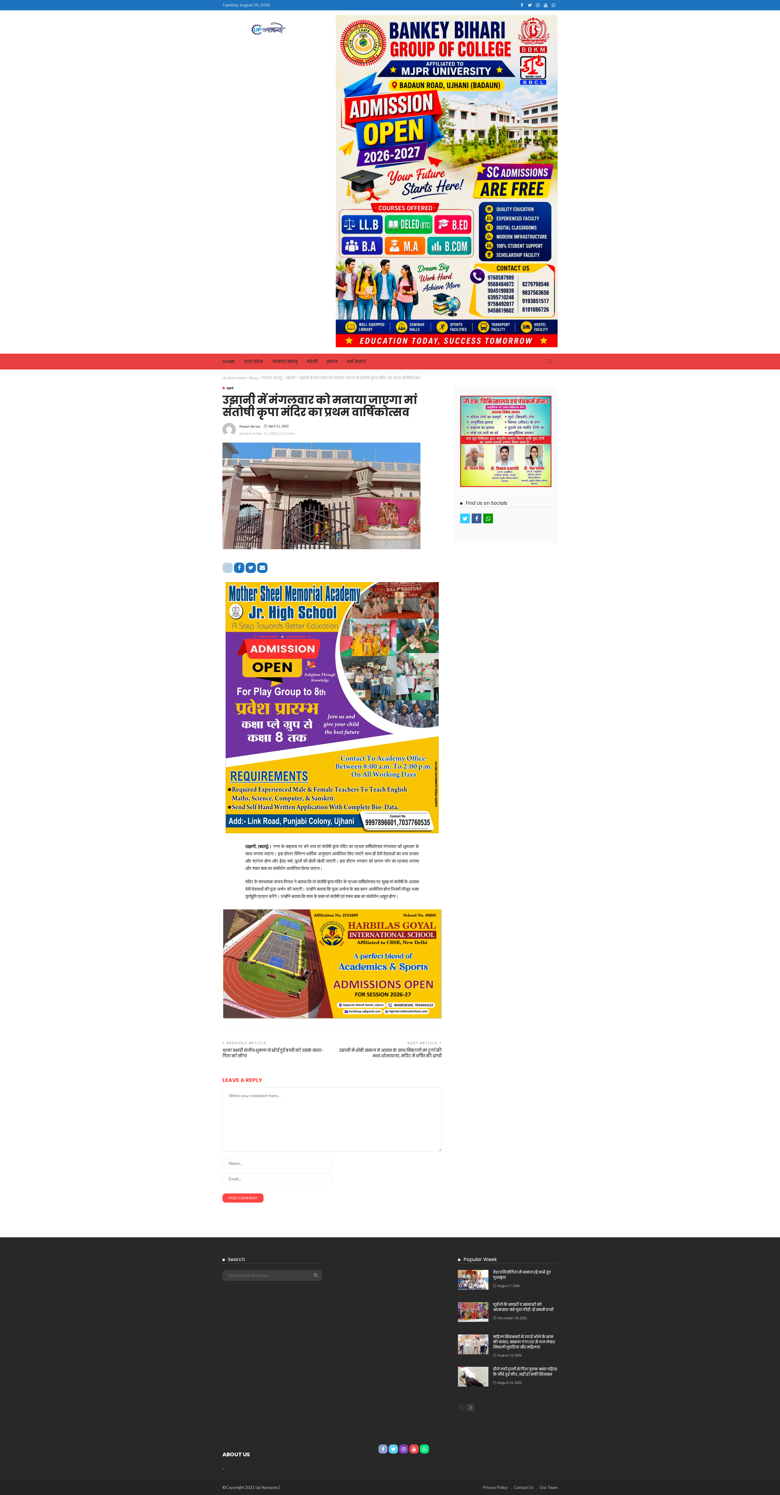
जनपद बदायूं (285, 362)
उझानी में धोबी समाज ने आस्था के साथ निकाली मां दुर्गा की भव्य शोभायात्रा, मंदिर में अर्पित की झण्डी (390, 1053)
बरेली (312, 362)
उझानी (229, 388)
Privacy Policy (495, 1487)
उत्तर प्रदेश (253, 362)
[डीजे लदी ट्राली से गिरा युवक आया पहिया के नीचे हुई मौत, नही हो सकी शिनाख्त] (473, 1377)
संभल (332, 362)
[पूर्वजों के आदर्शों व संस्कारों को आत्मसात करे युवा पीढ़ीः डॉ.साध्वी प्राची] (473, 1312)
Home (228, 362)
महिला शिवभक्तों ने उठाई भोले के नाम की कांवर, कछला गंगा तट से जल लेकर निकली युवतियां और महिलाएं (524, 1342)
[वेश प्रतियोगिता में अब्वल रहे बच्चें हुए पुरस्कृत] (473, 1280)
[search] (550, 361)
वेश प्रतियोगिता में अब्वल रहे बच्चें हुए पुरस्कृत (522, 1275)
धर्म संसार (356, 362)
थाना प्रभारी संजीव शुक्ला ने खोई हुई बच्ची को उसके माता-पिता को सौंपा (273, 1053)
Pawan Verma (249, 426)
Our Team (549, 1487)
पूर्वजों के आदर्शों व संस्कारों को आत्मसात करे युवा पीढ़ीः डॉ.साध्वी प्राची (523, 1307)
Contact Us (524, 1487)
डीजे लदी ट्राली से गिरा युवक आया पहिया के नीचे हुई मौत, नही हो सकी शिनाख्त (525, 1371)
